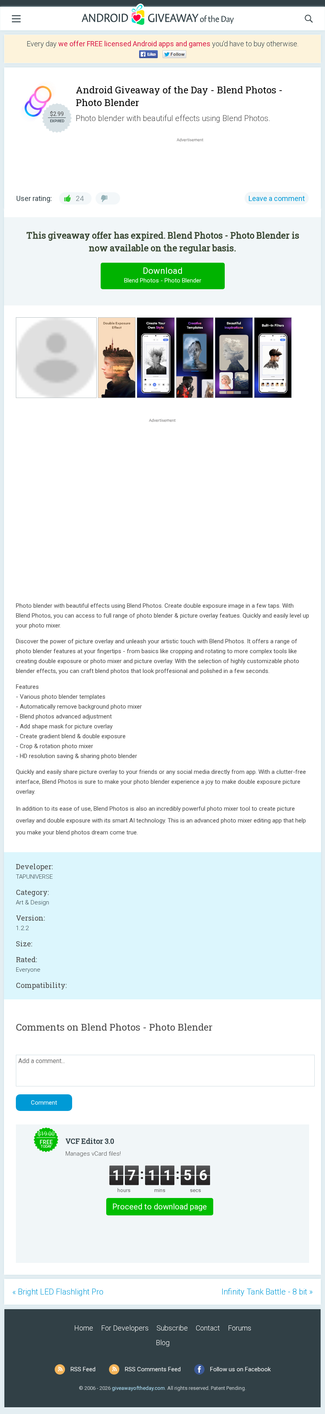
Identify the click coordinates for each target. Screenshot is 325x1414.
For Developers (125, 1328)
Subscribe (172, 1328)
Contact (208, 1328)
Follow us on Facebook (240, 1369)
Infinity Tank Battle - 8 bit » (267, 1291)
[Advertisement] (194, 162)
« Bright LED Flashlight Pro (57, 1291)
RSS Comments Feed (153, 1369)
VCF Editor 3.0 (89, 1141)
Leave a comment (277, 198)
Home (83, 1328)
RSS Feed (83, 1369)
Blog (163, 1342)
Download (162, 275)
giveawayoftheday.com (138, 1388)
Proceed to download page (159, 1206)
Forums (239, 1328)
